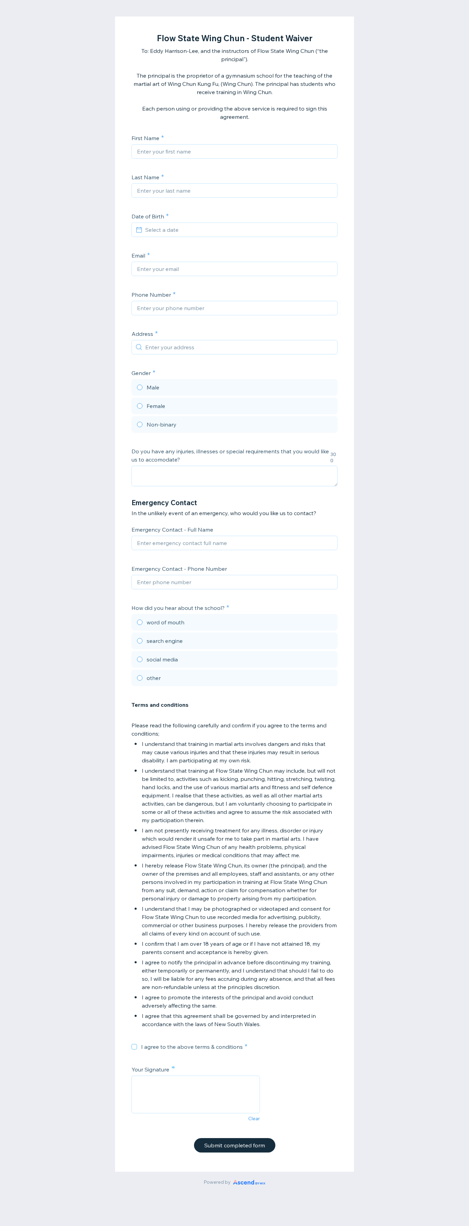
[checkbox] (134, 1047)
